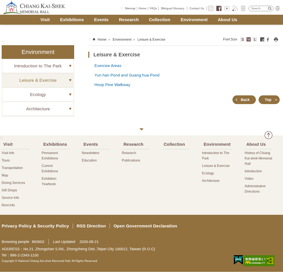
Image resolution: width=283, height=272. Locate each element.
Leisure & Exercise (151, 39)
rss (235, 8)
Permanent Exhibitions (50, 155)
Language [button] (277, 8)
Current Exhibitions (50, 168)
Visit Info (8, 153)
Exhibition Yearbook (49, 181)
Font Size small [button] (242, 40)
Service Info (10, 197)
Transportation (12, 168)
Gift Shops (9, 190)
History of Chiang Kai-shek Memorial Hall (258, 158)
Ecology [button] (38, 94)
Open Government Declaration (145, 225)
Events (101, 19)
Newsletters (90, 153)
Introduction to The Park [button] (38, 65)
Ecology (208, 173)
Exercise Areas (107, 65)
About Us (227, 19)
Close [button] (141, 129)
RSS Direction (91, 225)
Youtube (227, 8)
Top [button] (268, 100)
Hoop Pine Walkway (112, 84)
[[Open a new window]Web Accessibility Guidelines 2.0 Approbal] (259, 260)
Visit (45, 19)
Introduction (253, 171)
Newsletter (243, 8)
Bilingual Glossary (172, 8)
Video (249, 178)
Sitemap (130, 8)
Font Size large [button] (254, 40)
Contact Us (197, 8)
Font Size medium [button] (248, 40)
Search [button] (269, 8)
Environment (194, 19)
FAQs (153, 8)
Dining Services (13, 183)
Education (89, 160)
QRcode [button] (262, 39)
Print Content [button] (276, 39)
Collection (159, 19)
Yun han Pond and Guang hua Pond (127, 75)
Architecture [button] (38, 108)
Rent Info (8, 205)
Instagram (211, 8)
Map (5, 175)
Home (142, 8)
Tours (6, 160)
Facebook (219, 8)
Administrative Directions (255, 188)
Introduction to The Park (215, 155)
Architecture (211, 180)
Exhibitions (72, 19)
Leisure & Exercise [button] (38, 80)
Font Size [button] (230, 39)
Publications (131, 160)
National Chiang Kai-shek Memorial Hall (34, 7)
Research (129, 19)
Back (245, 100)
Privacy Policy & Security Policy (35, 225)
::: (121, 8)
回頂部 (268, 135)
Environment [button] (38, 52)
